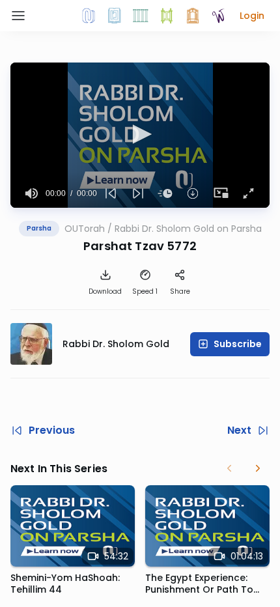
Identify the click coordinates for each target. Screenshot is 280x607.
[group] (32, 193)
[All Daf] (192, 15)
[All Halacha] (140, 15)
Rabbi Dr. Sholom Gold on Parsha (188, 228)
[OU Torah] (88, 15)
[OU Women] (218, 15)
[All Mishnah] (114, 15)
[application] (140, 135)
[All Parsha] (166, 15)
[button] (252, 15)
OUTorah (84, 228)
